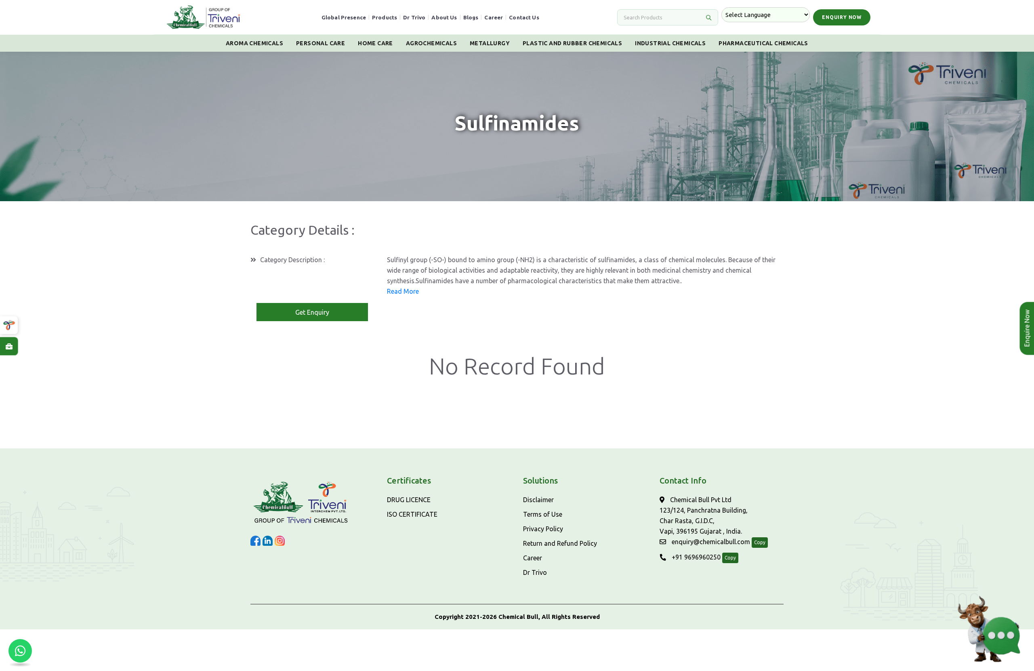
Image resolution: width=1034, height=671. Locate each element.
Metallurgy (490, 43)
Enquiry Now (842, 17)
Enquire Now (1024, 328)
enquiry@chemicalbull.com (710, 541)
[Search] (708, 17)
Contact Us (524, 17)
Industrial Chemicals (670, 43)
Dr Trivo (414, 17)
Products (384, 17)
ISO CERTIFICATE (412, 514)
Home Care (375, 43)
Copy (759, 542)
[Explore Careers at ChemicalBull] (9, 346)
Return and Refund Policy (560, 543)
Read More (403, 291)
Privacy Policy (543, 528)
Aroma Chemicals (254, 43)
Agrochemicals (431, 43)
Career (493, 17)
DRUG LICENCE (409, 499)
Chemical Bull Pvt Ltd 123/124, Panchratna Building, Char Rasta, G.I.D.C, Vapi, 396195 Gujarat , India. (704, 515)
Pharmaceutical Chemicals (763, 43)
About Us (444, 17)
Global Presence (344, 17)
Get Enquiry (312, 312)
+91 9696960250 (695, 557)
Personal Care (320, 43)
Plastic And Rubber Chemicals (572, 43)
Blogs (471, 17)
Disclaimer (538, 499)
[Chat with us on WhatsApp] (20, 651)
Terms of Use (542, 514)
